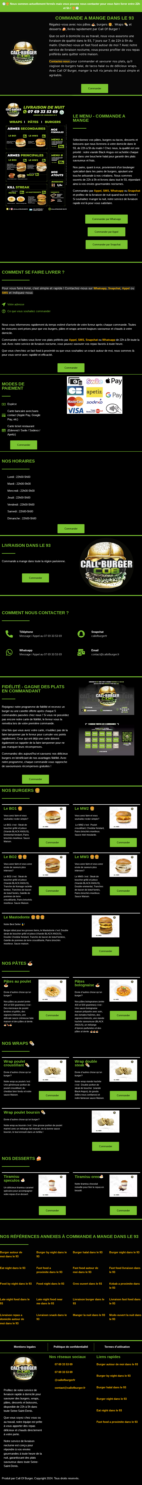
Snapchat (134, 190)
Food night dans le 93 (50, 1283)
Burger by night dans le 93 (114, 1375)
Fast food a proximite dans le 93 (117, 1421)
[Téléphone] (9, 634)
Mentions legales (25, 1346)
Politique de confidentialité (71, 1346)
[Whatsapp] (9, 652)
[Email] (81, 652)
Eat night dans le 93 (12, 1268)
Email (95, 650)
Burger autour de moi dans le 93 (117, 1364)
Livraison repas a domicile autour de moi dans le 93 (12, 1319)
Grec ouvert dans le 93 (87, 1283)
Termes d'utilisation (117, 1346)
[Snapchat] (81, 634)
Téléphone (26, 631)
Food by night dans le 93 (16, 1283)
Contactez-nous (59, 61)
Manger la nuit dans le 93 (89, 1315)
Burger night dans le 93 (124, 1252)
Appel (98, 190)
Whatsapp (117, 190)
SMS (106, 190)
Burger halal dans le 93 (87, 1252)
